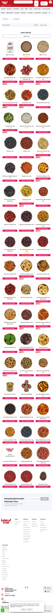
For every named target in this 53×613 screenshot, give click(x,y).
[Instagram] (27, 587)
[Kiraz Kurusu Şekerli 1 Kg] (43, 241)
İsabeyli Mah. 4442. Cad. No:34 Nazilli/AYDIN (10, 590)
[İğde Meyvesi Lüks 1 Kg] (10, 69)
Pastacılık (17, 13)
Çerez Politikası (26, 527)
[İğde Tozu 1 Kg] (43, 46)
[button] (36, 25)
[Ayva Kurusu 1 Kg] (43, 339)
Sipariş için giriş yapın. (10, 58)
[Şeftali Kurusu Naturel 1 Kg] (43, 168)
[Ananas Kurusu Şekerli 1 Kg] (43, 143)
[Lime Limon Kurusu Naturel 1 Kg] (26, 362)
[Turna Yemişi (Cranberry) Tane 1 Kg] (26, 241)
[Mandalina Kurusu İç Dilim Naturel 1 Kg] (10, 314)
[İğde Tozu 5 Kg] (26, 46)
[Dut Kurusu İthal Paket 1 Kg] (10, 453)
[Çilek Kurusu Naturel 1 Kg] (26, 314)
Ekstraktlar (23, 13)
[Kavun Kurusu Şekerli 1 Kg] (10, 266)
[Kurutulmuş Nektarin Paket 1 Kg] (43, 386)
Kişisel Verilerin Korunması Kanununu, (18, 605)
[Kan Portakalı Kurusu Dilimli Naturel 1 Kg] (43, 409)
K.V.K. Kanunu (26, 521)
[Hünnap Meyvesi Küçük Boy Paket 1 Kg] (43, 453)
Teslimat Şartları (27, 531)
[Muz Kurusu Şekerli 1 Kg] (26, 289)
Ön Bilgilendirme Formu (44, 530)
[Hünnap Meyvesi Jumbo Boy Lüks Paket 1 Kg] (26, 69)
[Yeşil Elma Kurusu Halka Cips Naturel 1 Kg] (43, 289)
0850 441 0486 (10, 595)
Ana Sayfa (3, 9)
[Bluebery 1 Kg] (10, 143)
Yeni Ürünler (26, 541)
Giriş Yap (34, 521)
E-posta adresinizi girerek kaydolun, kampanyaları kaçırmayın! (13, 504)
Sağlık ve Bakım (5, 566)
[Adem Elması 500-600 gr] (26, 386)
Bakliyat (3, 13)
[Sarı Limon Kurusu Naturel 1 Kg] (10, 94)
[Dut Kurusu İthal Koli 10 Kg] (10, 432)
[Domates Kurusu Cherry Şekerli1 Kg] (10, 289)
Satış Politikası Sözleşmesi (26, 539)
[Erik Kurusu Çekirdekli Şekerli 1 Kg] (10, 168)
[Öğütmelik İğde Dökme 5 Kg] (26, 409)
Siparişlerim (34, 523)
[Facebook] (25, 587)
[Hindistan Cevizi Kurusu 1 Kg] (26, 118)
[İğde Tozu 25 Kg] (10, 46)
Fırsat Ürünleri (37, 13)
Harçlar (30, 9)
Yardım (41, 521)
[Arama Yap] (15, 2)
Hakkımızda (17, 521)
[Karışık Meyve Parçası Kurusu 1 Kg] (43, 216)
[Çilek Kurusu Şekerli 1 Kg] (10, 216)
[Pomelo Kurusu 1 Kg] (10, 118)
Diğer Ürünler (26, 36)
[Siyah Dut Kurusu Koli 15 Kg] (43, 94)
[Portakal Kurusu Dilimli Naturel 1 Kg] (43, 69)
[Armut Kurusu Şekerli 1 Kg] (43, 266)
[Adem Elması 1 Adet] (43, 476)
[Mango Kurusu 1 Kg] (26, 168)
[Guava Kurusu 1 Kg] (26, 191)
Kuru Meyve (30, 13)
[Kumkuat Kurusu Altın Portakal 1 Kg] (43, 191)
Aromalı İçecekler (46, 9)
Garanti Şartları (26, 529)
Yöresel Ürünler (5, 558)
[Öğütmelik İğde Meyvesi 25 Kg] (43, 432)
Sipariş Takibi (35, 526)
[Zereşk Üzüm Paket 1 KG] (10, 476)
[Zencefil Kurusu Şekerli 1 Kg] (10, 362)
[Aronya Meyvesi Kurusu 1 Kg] (10, 409)
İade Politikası (26, 533)
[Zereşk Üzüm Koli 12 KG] (26, 476)
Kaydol (44, 499)
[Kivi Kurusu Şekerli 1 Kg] (10, 339)
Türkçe (36, 3)
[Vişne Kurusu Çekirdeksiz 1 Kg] (26, 216)
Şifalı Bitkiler (5, 549)
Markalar (4, 579)
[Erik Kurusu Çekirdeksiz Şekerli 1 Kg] (10, 191)
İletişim (16, 523)
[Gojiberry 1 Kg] (26, 143)
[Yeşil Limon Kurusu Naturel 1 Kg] (43, 362)
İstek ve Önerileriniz (42, 524)
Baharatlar (4, 547)
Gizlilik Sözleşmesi (25, 524)
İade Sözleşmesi (27, 536)
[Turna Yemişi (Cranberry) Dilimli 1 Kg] (10, 241)
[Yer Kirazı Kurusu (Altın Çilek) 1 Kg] (43, 118)
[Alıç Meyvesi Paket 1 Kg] (26, 453)
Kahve (22, 9)
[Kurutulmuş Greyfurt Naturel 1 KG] (43, 314)
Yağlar (3, 554)
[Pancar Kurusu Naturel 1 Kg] (26, 339)
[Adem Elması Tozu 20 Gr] (10, 386)
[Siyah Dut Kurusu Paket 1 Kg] (26, 432)
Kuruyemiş (44, 13)
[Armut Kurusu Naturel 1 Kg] (26, 266)
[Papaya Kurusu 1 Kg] (26, 94)
